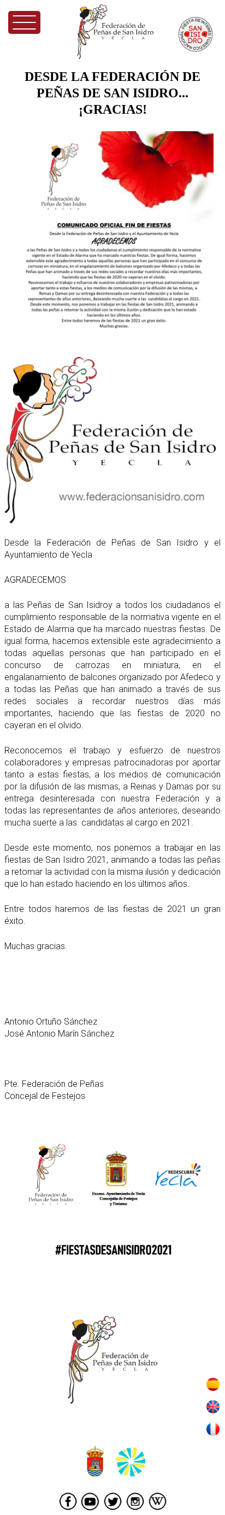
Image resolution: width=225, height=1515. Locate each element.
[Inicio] (115, 32)
